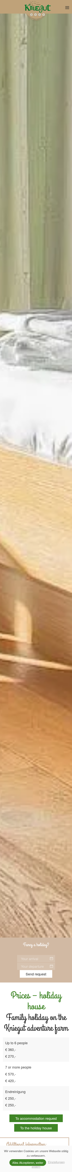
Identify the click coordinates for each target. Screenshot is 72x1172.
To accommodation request (36, 1118)
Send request (36, 973)
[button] (67, 7)
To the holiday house (36, 1127)
